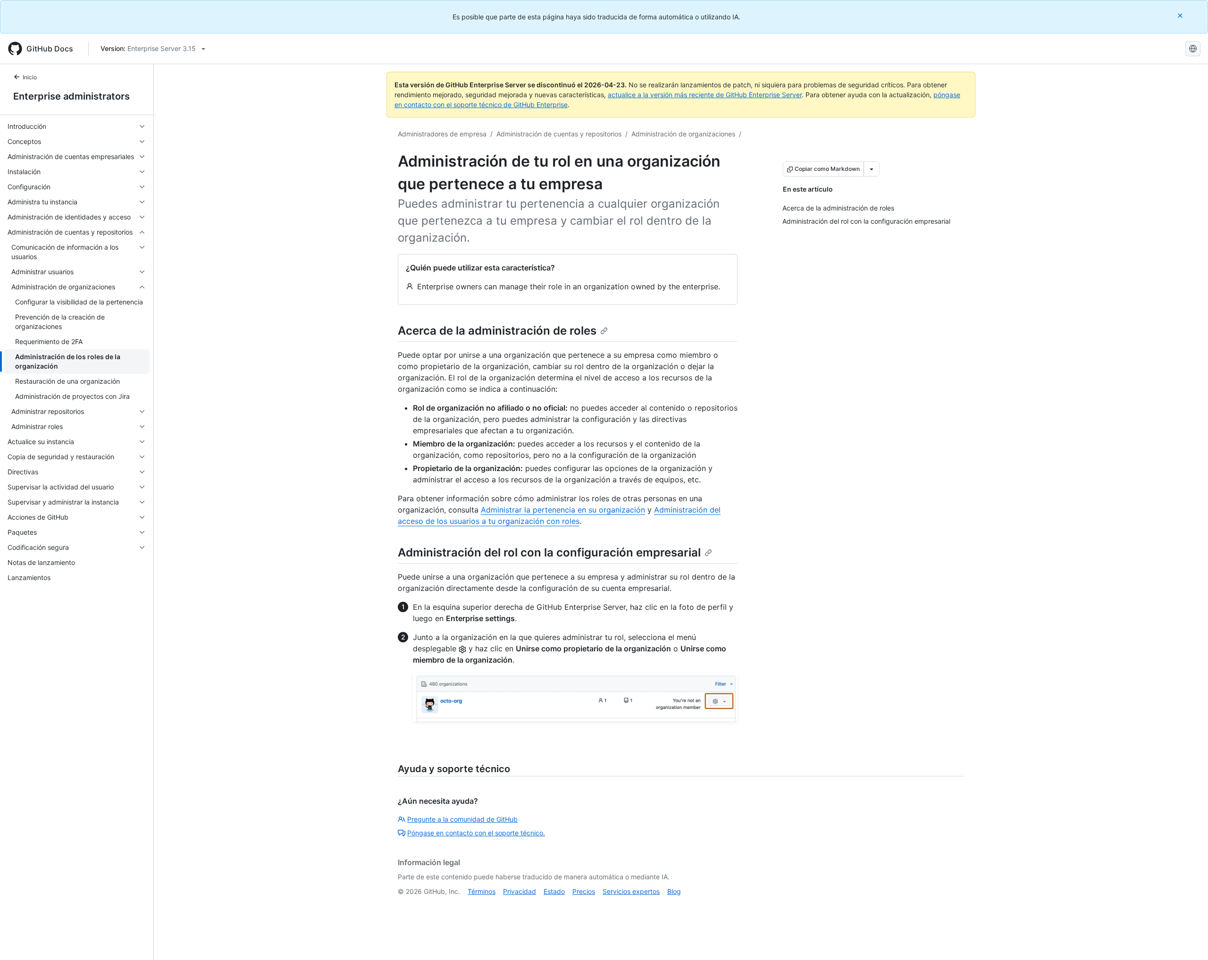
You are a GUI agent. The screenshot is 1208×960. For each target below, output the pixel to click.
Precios (583, 891)
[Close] (1181, 15)
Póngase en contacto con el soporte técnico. (476, 833)
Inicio (30, 77)
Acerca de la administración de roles (497, 330)
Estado (554, 891)
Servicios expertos (631, 891)
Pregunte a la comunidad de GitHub (462, 819)
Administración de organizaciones (683, 134)
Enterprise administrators (71, 96)
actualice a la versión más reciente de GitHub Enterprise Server (705, 95)
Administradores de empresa (442, 134)
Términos (481, 891)
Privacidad (519, 891)
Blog (674, 891)
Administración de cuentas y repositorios (558, 134)
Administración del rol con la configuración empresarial (549, 552)
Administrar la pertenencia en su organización (563, 509)
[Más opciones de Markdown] (872, 169)
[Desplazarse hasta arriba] (1187, 939)
